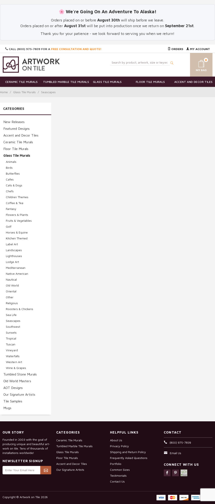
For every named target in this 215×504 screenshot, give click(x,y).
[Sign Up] (45, 470)
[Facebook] (167, 473)
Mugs (7, 408)
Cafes (10, 179)
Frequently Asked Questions (128, 458)
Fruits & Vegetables (19, 220)
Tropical (11, 338)
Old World (12, 285)
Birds (9, 167)
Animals (11, 161)
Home (4, 92)
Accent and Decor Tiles (193, 82)
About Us (116, 440)
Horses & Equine (17, 232)
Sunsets (11, 332)
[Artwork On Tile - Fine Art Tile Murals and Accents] (31, 64)
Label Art (12, 244)
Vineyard (12, 350)
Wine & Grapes (16, 368)
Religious (12, 303)
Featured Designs (16, 128)
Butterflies (13, 173)
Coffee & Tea (14, 203)
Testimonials (118, 475)
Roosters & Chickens (19, 309)
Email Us (175, 453)
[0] (198, 64)
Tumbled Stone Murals (20, 374)
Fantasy (11, 209)
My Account (199, 49)
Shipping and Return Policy (128, 452)
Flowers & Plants (17, 214)
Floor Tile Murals (150, 82)
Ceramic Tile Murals (21, 82)
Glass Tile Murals (107, 82)
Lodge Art (12, 262)
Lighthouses (14, 256)
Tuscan (10, 344)
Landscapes (14, 250)
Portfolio (115, 464)
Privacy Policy (119, 446)
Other (9, 297)
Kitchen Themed (17, 238)
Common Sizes (120, 469)
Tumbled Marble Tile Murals (64, 82)
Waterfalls (13, 356)
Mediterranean (15, 267)
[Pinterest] (175, 473)
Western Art (14, 362)
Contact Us (117, 481)
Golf (8, 226)
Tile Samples (12, 401)
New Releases (14, 122)
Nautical (11, 279)
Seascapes (13, 320)
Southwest (13, 326)
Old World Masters (17, 381)
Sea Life (11, 315)
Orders (176, 49)
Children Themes (17, 197)
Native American (17, 273)
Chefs (10, 191)
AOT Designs (13, 388)
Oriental (11, 291)
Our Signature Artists (19, 394)
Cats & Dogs (14, 185)
